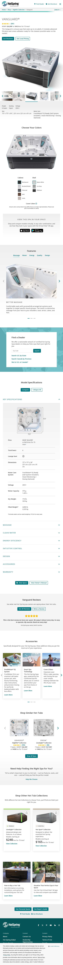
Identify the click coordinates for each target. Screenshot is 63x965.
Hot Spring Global (9, 940)
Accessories (9, 564)
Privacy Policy (47, 936)
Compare (25, 390)
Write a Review (39, 609)
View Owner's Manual (38, 583)
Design (6, 556)
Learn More (8, 695)
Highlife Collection (19, 10)
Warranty (8, 572)
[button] (54, 946)
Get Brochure (8, 39)
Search (37, 351)
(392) (23, 745)
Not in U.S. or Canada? (20, 362)
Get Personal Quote (23, 909)
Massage (7, 525)
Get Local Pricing (23, 39)
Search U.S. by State (19, 356)
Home (4, 10)
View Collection (11, 844)
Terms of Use (47, 940)
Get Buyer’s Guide (40, 909)
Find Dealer (26, 914)
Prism (43, 740)
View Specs (22, 583)
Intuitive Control (12, 548)
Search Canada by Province (21, 359)
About (5, 936)
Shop (9, 10)
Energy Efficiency (12, 540)
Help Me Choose (31, 779)
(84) (48, 745)
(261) (12, 24)
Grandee (19, 740)
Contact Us (27, 936)
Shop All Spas (31, 756)
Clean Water (9, 533)
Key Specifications (12, 399)
